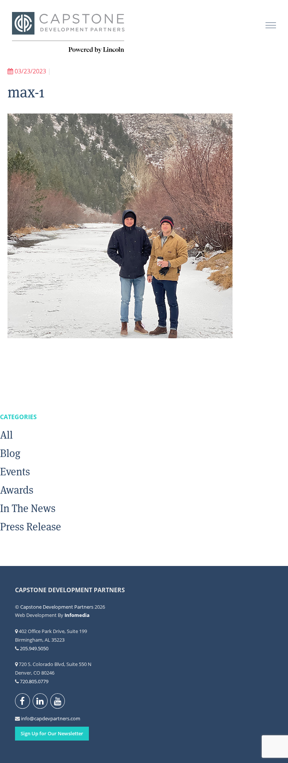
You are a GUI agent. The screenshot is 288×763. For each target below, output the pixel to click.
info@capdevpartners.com (25, 718)
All (6, 435)
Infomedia (77, 615)
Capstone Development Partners (68, 33)
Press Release (30, 526)
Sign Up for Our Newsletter (52, 733)
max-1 (26, 92)
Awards (16, 490)
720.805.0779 (34, 681)
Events (15, 471)
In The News (28, 508)
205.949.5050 (34, 648)
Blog (10, 453)
